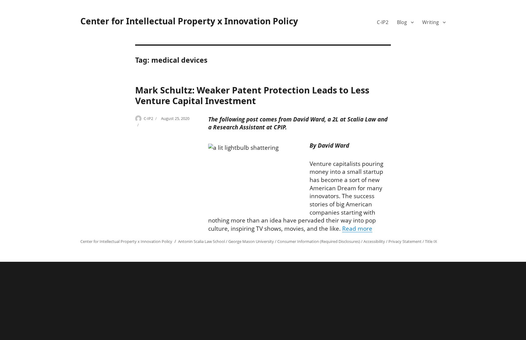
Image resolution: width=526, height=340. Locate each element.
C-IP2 (382, 22)
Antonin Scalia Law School (201, 241)
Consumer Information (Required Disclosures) (318, 241)
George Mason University (251, 241)
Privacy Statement (405, 241)
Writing (430, 22)
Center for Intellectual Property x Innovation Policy (189, 21)
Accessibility (374, 241)
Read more (357, 229)
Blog (402, 22)
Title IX (431, 241)
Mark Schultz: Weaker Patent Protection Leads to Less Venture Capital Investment (252, 95)
